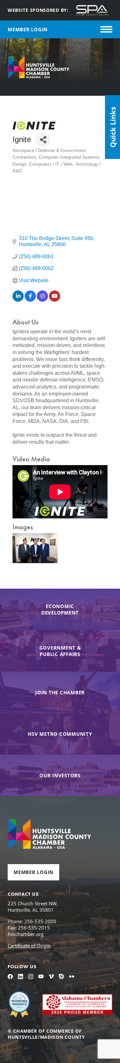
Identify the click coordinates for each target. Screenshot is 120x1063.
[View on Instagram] (42, 300)
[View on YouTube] (54, 300)
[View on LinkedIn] (18, 300)
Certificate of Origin (29, 945)
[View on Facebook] (30, 300)
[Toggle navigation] (106, 29)
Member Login (33, 872)
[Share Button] (43, 139)
